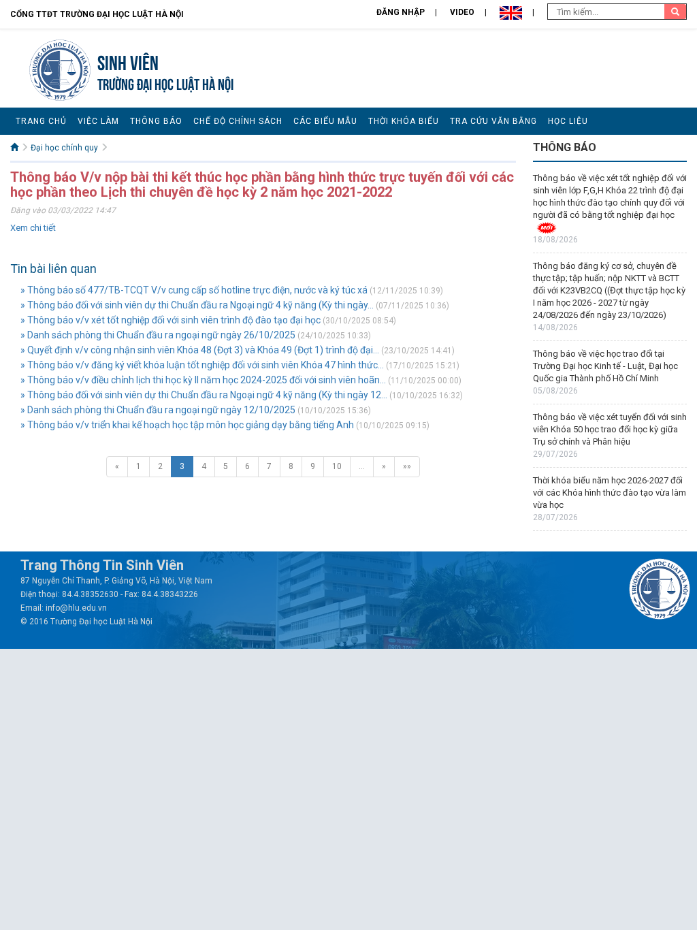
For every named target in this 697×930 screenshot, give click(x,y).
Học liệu (568, 121)
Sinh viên (128, 61)
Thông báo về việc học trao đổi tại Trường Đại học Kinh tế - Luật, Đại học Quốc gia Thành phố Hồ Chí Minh (605, 366)
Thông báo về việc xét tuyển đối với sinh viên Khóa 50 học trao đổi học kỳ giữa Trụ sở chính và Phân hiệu (610, 429)
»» (407, 466)
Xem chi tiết (33, 228)
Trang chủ (41, 121)
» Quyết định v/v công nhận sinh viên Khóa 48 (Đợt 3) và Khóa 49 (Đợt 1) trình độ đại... (199, 349)
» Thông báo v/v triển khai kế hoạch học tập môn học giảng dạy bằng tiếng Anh (187, 424)
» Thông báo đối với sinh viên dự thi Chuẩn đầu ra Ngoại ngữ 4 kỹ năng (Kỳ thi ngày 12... (203, 394)
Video (462, 12)
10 (337, 466)
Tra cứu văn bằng (493, 121)
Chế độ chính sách (237, 121)
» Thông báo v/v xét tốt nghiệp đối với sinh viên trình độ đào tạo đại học (171, 320)
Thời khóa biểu (403, 121)
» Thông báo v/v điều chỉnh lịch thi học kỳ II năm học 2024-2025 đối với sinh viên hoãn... (203, 379)
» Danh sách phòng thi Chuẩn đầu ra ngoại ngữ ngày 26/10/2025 (157, 335)
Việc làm (98, 121)
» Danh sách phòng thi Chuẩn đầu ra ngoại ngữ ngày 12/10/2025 (157, 409)
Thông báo (156, 121)
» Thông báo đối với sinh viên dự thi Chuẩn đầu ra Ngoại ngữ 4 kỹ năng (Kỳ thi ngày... (197, 305)
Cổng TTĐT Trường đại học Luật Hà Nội (97, 14)
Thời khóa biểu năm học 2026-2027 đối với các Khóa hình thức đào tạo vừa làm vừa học (609, 492)
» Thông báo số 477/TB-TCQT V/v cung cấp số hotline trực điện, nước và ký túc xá (194, 290)
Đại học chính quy (64, 148)
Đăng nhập (400, 12)
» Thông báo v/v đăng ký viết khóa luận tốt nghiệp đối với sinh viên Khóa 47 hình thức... (202, 364)
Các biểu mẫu (325, 121)
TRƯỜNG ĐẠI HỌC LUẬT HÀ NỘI (165, 83)
